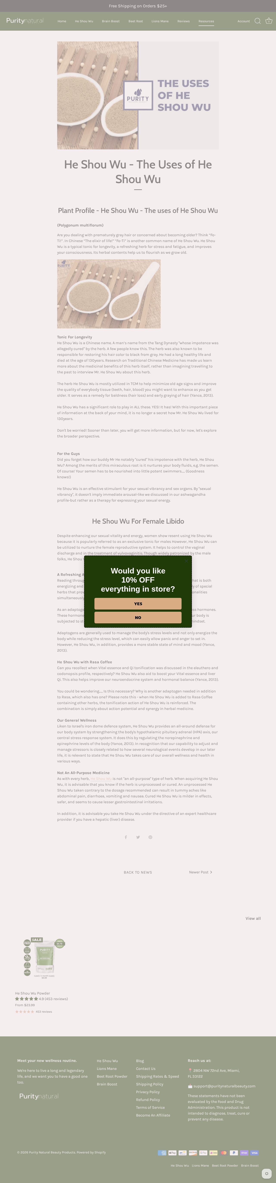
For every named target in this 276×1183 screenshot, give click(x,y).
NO (138, 617)
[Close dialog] (186, 561)
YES (138, 603)
